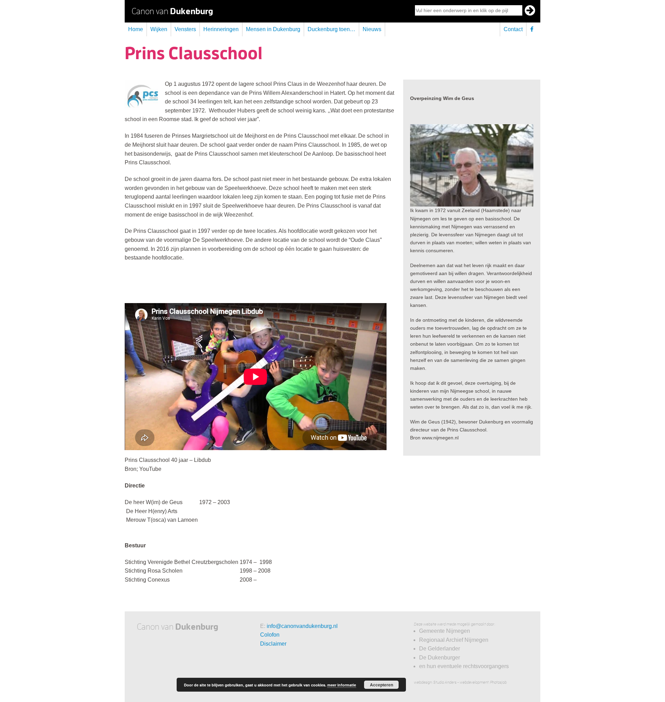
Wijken (158, 29)
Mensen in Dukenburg (273, 29)
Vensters (185, 29)
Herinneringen (221, 29)
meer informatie (341, 684)
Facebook (533, 29)
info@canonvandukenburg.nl (302, 626)
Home (135, 29)
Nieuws (372, 29)
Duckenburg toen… (331, 29)
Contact (513, 29)
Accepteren (381, 685)
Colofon (270, 635)
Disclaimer (273, 644)
